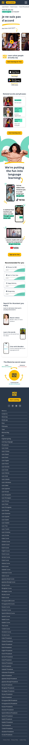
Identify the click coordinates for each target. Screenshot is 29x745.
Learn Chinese (5, 451)
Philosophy (5, 426)
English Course (6, 551)
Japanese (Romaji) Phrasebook (10, 681)
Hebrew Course (6, 563)
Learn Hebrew (5, 473)
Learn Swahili (5, 519)
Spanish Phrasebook (7, 716)
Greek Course (5, 560)
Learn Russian (5, 510)
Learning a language (7, 442)
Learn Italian (5, 485)
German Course (6, 557)
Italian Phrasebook (7, 675)
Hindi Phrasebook (6, 666)
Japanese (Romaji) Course (8, 582)
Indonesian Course (7, 572)
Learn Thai (4, 526)
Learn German (5, 467)
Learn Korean (5, 491)
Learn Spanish (5, 516)
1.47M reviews (14, 85)
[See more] (26, 2)
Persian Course (6, 594)
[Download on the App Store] (14, 72)
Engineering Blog (6, 438)
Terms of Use (6, 739)
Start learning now (14, 133)
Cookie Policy (22, 739)
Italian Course (5, 576)
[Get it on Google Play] (14, 80)
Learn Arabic (5, 448)
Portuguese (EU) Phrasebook (9, 703)
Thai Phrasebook (6, 725)
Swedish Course (6, 622)
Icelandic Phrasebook (7, 669)
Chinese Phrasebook (7, 641)
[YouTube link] (16, 406)
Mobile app (5, 420)
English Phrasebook (7, 650)
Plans (3, 423)
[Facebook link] (9, 406)
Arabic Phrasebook (7, 638)
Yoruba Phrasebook (7, 734)
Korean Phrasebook (7, 685)
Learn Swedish (5, 523)
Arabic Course (5, 538)
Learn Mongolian (6, 495)
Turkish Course (6, 629)
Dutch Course (5, 548)
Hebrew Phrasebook (7, 663)
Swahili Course (5, 619)
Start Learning (10, 2)
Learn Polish (5, 504)
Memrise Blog (5, 432)
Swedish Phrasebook (7, 722)
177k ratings (14, 76)
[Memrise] (3, 2)
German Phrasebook (7, 657)
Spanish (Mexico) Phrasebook (9, 713)
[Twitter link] (13, 406)
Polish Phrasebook (7, 697)
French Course (13, 6)
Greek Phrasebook (7, 660)
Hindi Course (5, 566)
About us (4, 410)
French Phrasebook (24, 6)
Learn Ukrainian (6, 532)
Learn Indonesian (6, 482)
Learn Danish (5, 454)
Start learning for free (14, 62)
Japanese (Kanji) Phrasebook (9, 678)
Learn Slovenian (6, 513)
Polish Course (5, 597)
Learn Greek (5, 470)
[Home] (5, 56)
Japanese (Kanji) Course (8, 579)
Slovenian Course (6, 610)
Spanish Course (6, 616)
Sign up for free (14, 254)
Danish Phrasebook (7, 644)
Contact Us (4, 414)
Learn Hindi (5, 476)
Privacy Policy (14, 739)
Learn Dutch (5, 457)
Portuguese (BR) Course (8, 600)
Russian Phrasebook (7, 706)
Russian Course (6, 607)
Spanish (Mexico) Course (8, 613)
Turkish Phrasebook (7, 728)
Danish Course (6, 544)
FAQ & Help (5, 417)
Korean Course (6, 585)
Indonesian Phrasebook (8, 672)
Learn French (5, 6)
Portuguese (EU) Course (8, 604)
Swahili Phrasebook (7, 719)
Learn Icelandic (6, 479)
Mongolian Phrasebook (8, 688)
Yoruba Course (6, 635)
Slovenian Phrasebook (8, 710)
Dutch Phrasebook (7, 647)
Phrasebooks (5, 445)
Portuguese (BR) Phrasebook (9, 700)
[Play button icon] (11, 42)
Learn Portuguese (6, 507)
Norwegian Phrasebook (8, 691)
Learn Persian (5, 501)
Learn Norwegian (6, 498)
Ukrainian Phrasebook (8, 731)
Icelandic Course (6, 569)
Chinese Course (6, 541)
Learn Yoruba (5, 535)
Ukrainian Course (6, 632)
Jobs (3, 435)
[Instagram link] (20, 406)
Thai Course (5, 625)
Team (3, 429)
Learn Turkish (5, 529)
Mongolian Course (7, 588)
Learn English (5, 460)
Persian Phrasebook (7, 694)
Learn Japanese (6, 488)
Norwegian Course (7, 591)
